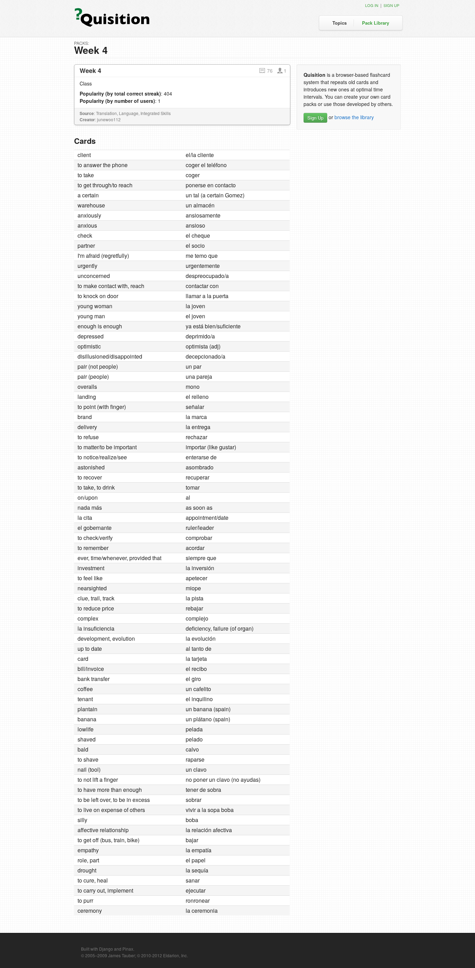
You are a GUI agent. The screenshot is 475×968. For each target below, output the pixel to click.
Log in (371, 5)
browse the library (354, 117)
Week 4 (90, 70)
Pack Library (375, 22)
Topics (339, 22)
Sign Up (315, 117)
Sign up (391, 5)
